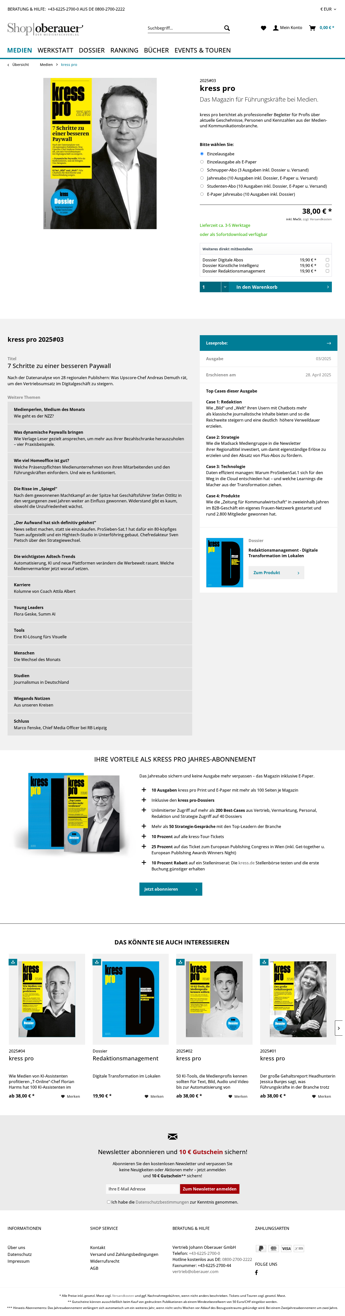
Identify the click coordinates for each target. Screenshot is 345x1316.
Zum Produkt (267, 572)
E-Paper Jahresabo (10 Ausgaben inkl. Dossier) (251, 194)
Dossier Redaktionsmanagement (234, 271)
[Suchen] (226, 28)
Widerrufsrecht (104, 1261)
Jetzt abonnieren (161, 889)
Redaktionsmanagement (125, 1058)
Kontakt (97, 1247)
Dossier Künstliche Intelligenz (231, 265)
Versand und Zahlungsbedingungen (124, 1254)
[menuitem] (189, 28)
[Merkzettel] (263, 28)
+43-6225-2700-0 (63, 9)
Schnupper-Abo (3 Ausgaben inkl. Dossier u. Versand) (258, 170)
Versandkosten (123, 1296)
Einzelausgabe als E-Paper (232, 162)
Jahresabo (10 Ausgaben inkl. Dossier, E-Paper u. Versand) (262, 178)
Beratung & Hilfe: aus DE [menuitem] (66, 9)
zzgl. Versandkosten (317, 219)
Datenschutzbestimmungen (162, 1202)
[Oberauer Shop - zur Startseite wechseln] (48, 29)
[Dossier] (224, 562)
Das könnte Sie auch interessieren (172, 942)
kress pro (21, 1058)
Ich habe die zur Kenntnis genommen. (174, 1202)
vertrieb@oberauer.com (195, 1271)
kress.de (246, 863)
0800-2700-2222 (110, 9)
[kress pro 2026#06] (73, 817)
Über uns (16, 1247)
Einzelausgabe (220, 154)
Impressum (19, 1261)
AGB (94, 1268)
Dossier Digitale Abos (223, 260)
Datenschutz (20, 1254)
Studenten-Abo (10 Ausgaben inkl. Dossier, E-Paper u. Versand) (267, 186)
